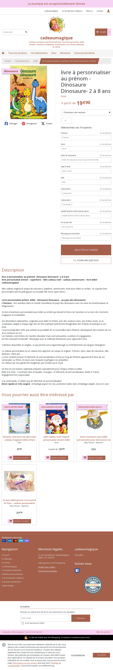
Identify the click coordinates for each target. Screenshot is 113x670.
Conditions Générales (12, 570)
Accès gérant (104, 632)
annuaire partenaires (12, 582)
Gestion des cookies (46, 567)
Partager (13, 123)
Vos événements (22, 61)
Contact (100, 11)
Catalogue (7, 559)
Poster (48, 123)
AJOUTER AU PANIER (86, 250)
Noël (36, 61)
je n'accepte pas (78, 655)
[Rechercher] (26, 32)
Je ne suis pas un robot (34, 623)
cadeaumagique (10, 566)
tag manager (8, 585)
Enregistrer (31, 123)
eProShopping (54, 637)
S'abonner (81, 618)
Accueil (8, 61)
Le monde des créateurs (13, 578)
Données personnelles (47, 571)
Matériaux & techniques (13, 574)
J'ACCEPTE (101, 655)
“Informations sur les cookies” (24, 663)
